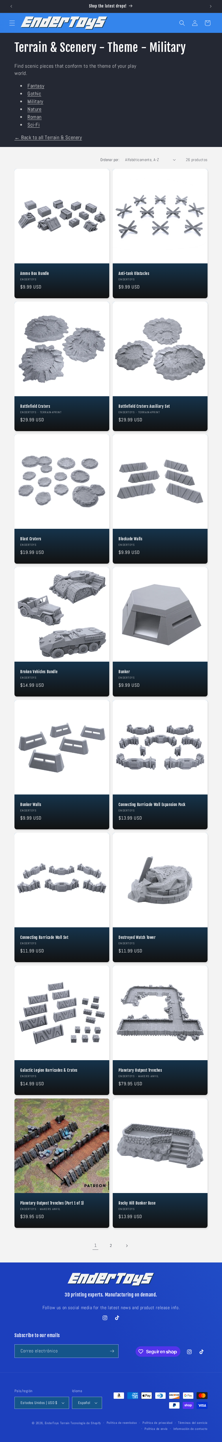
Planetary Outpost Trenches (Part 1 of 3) (52, 1203)
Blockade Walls (130, 539)
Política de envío (156, 1429)
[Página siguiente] (126, 1245)
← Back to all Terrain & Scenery (48, 137)
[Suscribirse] (112, 1351)
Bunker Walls (30, 804)
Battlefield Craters (35, 406)
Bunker (124, 671)
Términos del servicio (193, 1423)
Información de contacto (190, 1429)
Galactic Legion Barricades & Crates (48, 1070)
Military (35, 101)
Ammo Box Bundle (34, 273)
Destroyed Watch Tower (137, 937)
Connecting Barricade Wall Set (44, 937)
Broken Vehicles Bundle (39, 671)
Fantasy (35, 85)
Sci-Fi (33, 124)
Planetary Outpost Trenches (140, 1070)
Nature (34, 109)
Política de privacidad (157, 1423)
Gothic (34, 93)
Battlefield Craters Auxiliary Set (144, 406)
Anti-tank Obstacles (134, 273)
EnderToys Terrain (57, 1423)
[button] (12, 23)
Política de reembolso (122, 1423)
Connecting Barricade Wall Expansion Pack (152, 804)
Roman (34, 117)
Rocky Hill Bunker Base (137, 1203)
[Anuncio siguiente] (210, 6)
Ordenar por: (109, 159)
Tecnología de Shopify (86, 1423)
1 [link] (95, 1245)
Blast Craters (30, 539)
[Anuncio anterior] (11, 6)
